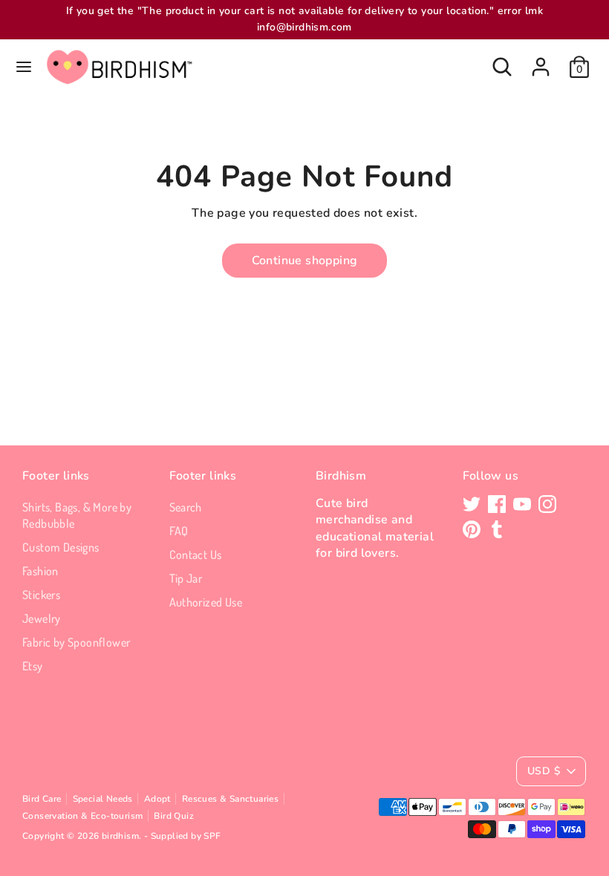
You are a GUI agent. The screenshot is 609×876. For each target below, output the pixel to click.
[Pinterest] (472, 529)
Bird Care (42, 799)
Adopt (157, 799)
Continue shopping (305, 260)
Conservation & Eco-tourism (82, 816)
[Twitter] (472, 504)
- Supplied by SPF (182, 836)
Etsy (32, 665)
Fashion (40, 570)
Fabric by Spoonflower (76, 642)
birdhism (120, 836)
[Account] (541, 60)
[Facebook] (497, 504)
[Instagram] (547, 504)
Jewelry (41, 618)
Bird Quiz (174, 816)
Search (185, 507)
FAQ (179, 530)
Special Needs (103, 799)
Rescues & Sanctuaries (230, 799)
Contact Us (195, 554)
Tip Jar (186, 578)
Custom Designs (61, 547)
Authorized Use (206, 602)
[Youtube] (522, 504)
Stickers (41, 594)
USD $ (543, 771)
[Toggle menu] (24, 67)
